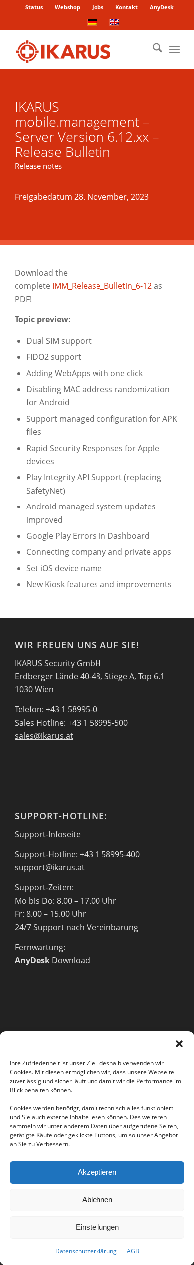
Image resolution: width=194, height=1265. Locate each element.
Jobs (97, 7)
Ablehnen (97, 1199)
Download (52, 960)
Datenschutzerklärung (86, 1251)
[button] (179, 1044)
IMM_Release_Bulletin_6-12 (102, 285)
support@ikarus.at (50, 867)
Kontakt (126, 7)
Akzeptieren (97, 1172)
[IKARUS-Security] (80, 49)
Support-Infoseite (48, 834)
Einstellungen (97, 1227)
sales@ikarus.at (44, 735)
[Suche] (152, 49)
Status (34, 7)
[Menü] (174, 49)
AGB (133, 1251)
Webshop (67, 7)
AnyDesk (162, 7)
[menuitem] (34, 7)
